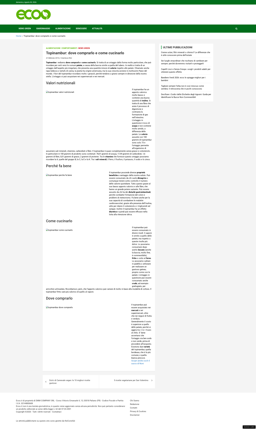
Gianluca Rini (66, 58)
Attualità (97, 28)
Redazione (134, 404)
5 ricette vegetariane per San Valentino (131, 380)
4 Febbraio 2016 (52, 58)
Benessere (81, 28)
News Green (25, 28)
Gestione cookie (249, 427)
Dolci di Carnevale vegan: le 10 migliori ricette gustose (69, 381)
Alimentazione (63, 28)
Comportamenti (69, 48)
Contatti (133, 408)
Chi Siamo (134, 400)
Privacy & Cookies (138, 411)
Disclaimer (135, 415)
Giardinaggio (43, 28)
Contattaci (56, 412)
